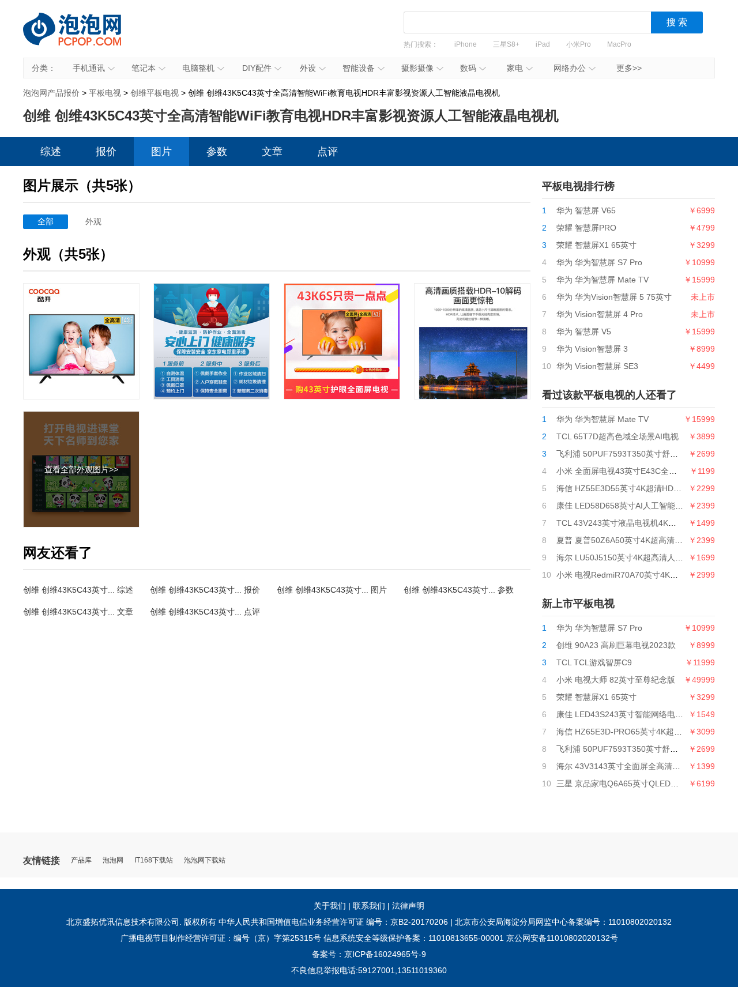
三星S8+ (506, 44)
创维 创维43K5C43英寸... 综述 (78, 589)
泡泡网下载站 (204, 860)
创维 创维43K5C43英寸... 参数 (459, 589)
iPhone (465, 44)
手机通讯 (89, 68)
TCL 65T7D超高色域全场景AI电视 (617, 436)
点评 (327, 151)
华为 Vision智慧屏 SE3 (597, 366)
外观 (93, 221)
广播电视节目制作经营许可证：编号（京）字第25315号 (221, 938)
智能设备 (358, 68)
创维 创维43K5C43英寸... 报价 (205, 589)
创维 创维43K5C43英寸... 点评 (205, 611)
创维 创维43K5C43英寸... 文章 (78, 611)
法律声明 (408, 905)
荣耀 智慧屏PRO (586, 227)
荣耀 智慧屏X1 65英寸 (596, 245)
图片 (161, 151)
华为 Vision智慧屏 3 (592, 348)
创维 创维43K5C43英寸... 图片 (332, 589)
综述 (50, 151)
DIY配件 (257, 68)
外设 (308, 68)
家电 (515, 68)
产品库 (81, 860)
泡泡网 (113, 860)
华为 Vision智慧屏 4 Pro (599, 314)
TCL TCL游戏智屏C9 (594, 662)
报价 (106, 151)
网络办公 (570, 68)
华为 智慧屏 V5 (583, 331)
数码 (468, 68)
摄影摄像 (417, 68)
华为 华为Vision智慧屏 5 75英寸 (614, 297)
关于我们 (330, 905)
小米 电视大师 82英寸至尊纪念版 (615, 679)
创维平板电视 (154, 92)
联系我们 (369, 905)
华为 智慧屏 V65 (586, 210)
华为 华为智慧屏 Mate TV (602, 279)
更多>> (629, 68)
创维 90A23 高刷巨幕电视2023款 (616, 645)
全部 (45, 221)
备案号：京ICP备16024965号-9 (369, 954)
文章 (272, 151)
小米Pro (578, 44)
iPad (543, 44)
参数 (216, 151)
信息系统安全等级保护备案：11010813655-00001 (413, 938)
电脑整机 (198, 68)
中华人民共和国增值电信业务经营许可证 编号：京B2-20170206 (333, 921)
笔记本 (143, 68)
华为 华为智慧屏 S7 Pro (599, 262)
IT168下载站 (153, 860)
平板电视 (105, 92)
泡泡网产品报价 (83, 37)
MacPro (619, 44)
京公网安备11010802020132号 (562, 938)
